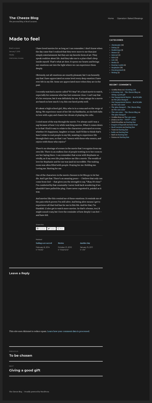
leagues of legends (118, 125)
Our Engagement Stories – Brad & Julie (126, 97)
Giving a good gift (118, 95)
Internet (114, 55)
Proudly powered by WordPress (36, 392)
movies (20, 58)
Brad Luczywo (14, 48)
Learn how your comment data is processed (68, 331)
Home (111, 18)
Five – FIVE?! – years (128, 120)
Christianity (116, 45)
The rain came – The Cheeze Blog (124, 112)
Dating (114, 48)
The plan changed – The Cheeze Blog (126, 107)
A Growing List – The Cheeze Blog (124, 92)
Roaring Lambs (117, 65)
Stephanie (115, 68)
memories (13, 58)
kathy (113, 132)
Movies (61, 243)
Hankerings (116, 50)
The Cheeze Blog (23, 18)
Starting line (131, 122)
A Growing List (130, 90)
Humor (114, 53)
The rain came (119, 105)
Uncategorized (117, 70)
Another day (85, 243)
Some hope (133, 125)
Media (11, 55)
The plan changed (121, 100)
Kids (113, 58)
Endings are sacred (44, 243)
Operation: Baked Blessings (130, 18)
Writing (114, 73)
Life (113, 60)
